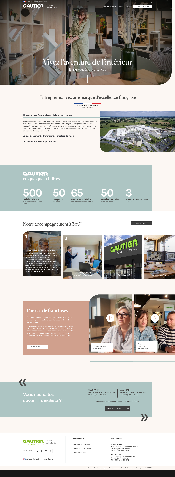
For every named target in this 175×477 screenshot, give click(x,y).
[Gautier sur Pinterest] (46, 451)
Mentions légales (102, 468)
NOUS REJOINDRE (141, 223)
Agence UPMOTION (145, 468)
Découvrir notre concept (82, 448)
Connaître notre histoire (81, 444)
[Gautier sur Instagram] (50, 451)
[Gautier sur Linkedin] (37, 451)
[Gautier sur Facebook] (41, 451)
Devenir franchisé (79, 452)
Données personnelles (116, 468)
